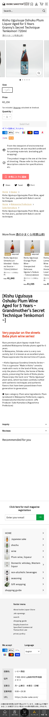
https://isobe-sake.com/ (26, 697)
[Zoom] (38, 73)
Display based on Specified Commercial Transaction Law (22, 627)
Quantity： (7, 111)
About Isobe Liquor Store (24, 609)
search (16, 617)
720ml (7, 90)
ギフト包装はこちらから (13, 128)
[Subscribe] (40, 517)
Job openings (19, 613)
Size (4, 84)
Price (5, 97)
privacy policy (19, 633)
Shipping (17, 107)
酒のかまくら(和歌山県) (12, 35)
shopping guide (20, 620)
